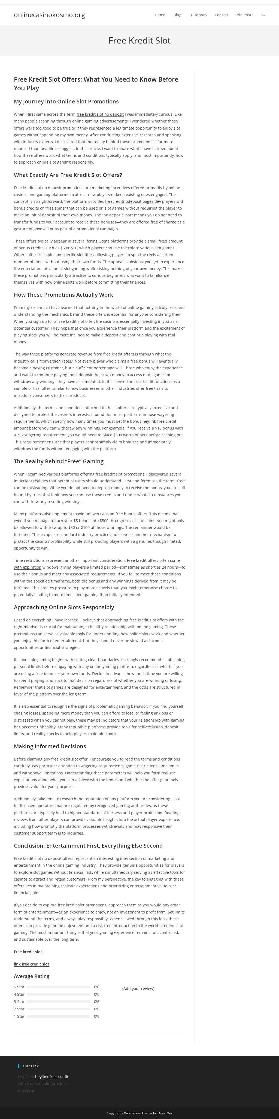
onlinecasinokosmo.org (49, 14)
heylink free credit (51, 1076)
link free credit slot (31, 964)
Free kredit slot (28, 951)
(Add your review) (138, 988)
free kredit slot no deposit (100, 114)
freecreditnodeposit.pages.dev (133, 201)
